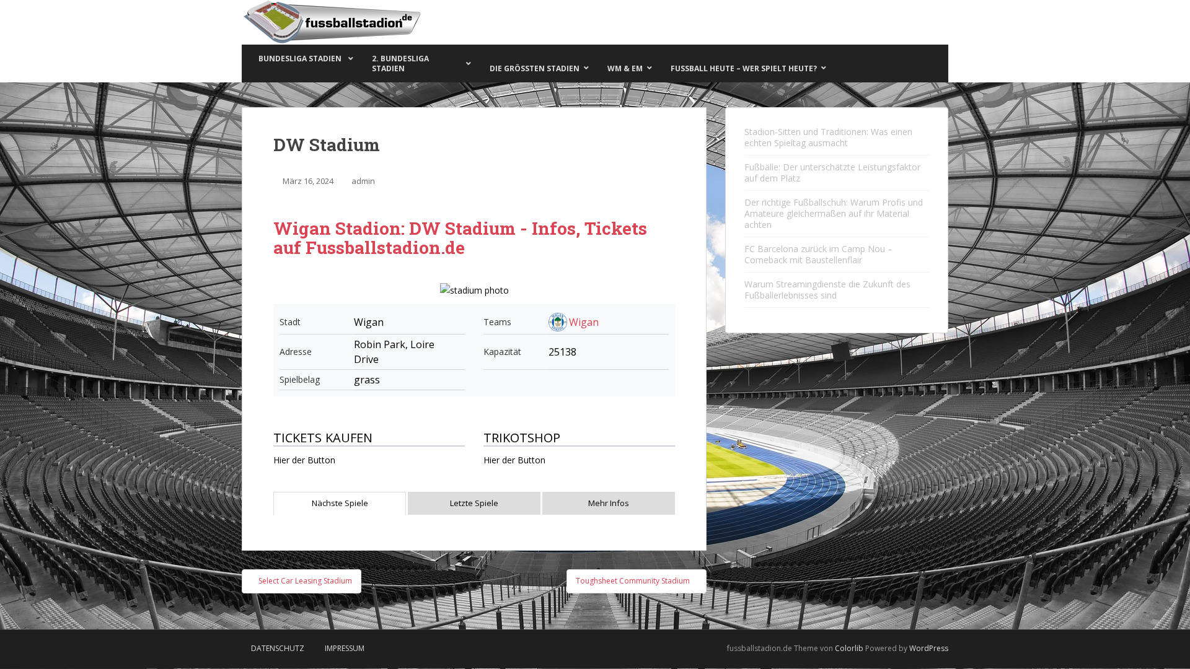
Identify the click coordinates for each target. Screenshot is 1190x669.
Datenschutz (277, 648)
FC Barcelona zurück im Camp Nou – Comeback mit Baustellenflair (818, 254)
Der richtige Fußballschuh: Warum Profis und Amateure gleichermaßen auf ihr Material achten (833, 213)
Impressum (344, 648)
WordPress (928, 648)
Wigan (584, 322)
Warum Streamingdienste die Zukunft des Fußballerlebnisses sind (827, 289)
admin (363, 180)
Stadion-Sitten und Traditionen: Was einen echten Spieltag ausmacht (828, 137)
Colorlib (849, 648)
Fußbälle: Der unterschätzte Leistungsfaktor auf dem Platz (832, 172)
